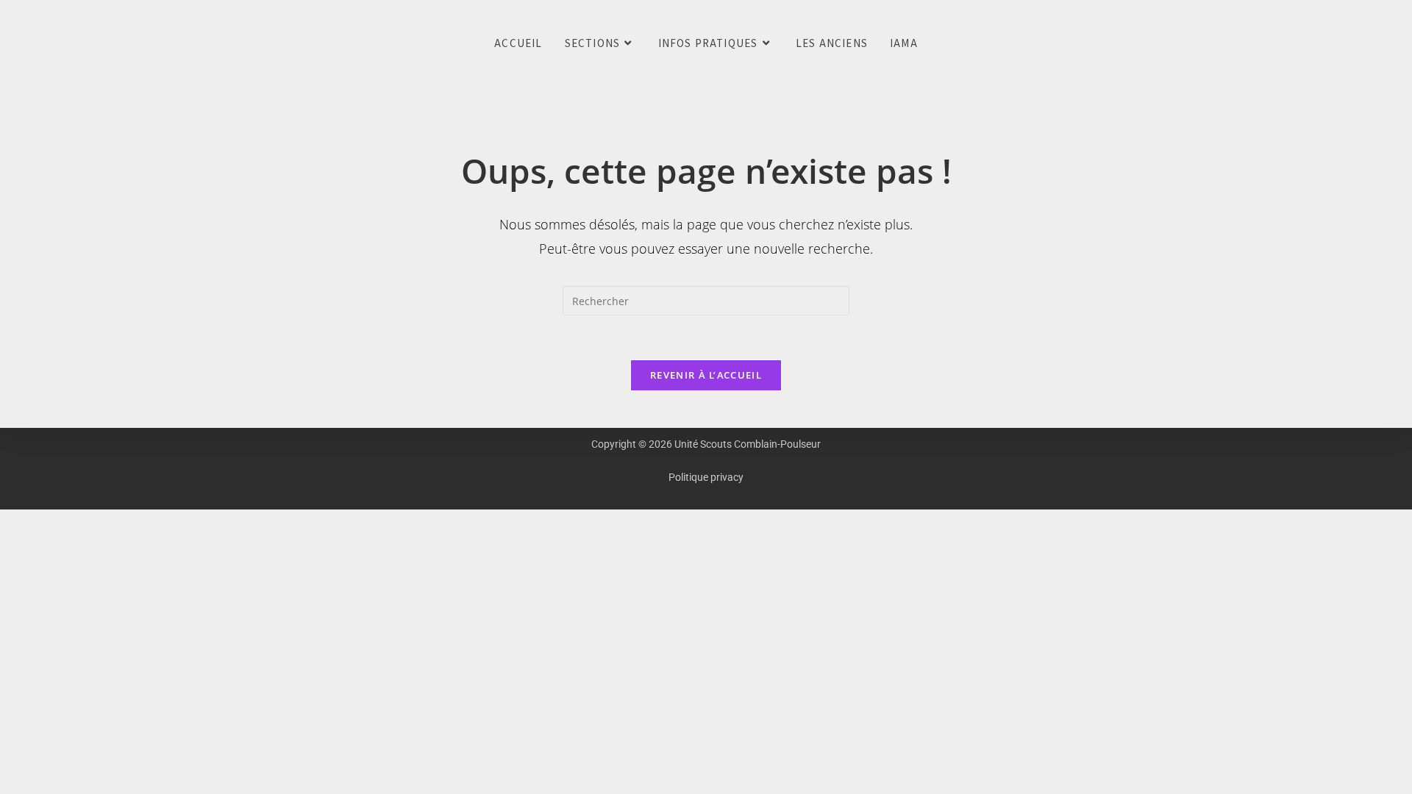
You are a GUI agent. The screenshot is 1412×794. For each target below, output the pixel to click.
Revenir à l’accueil (706, 375)
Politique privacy (706, 477)
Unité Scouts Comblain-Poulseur (21, 44)
